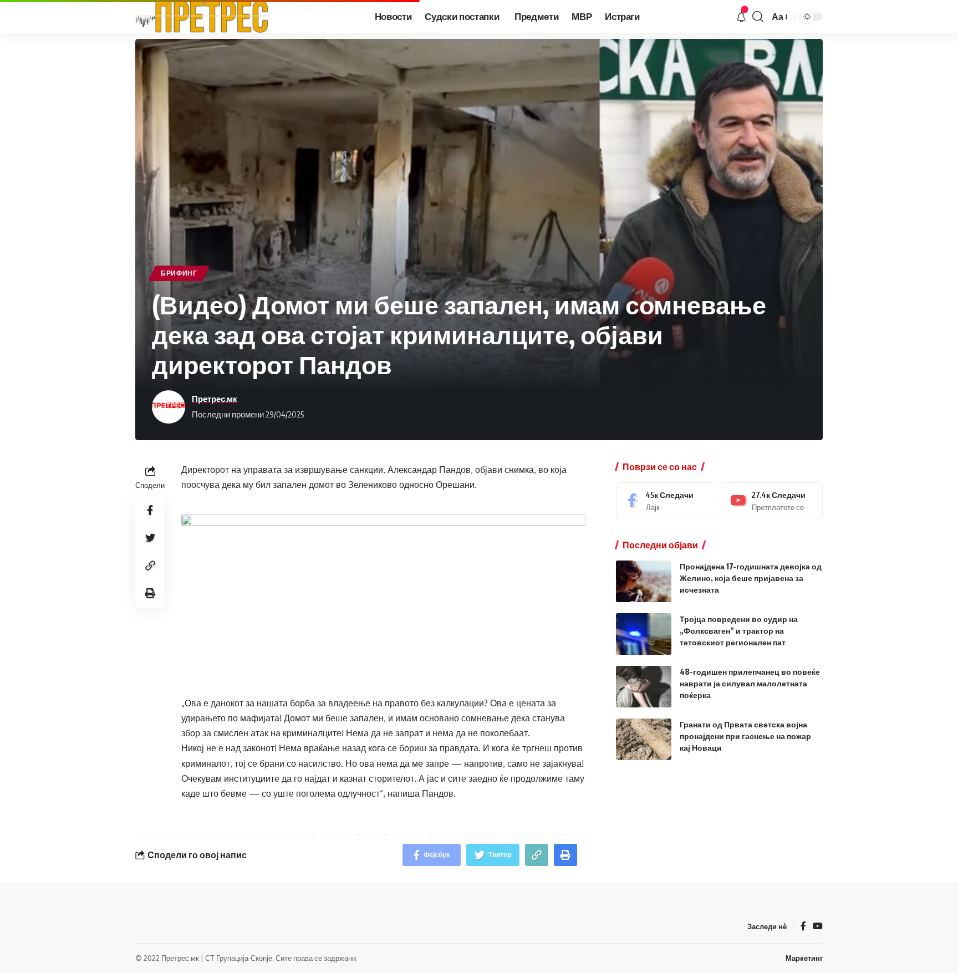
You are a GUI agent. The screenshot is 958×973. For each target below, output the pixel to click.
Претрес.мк (214, 399)
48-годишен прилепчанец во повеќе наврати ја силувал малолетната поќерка (750, 683)
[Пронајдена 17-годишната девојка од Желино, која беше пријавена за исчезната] (643, 581)
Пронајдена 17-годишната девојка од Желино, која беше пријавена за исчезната (751, 578)
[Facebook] (666, 500)
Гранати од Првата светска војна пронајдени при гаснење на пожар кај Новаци (745, 736)
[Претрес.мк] (203, 16)
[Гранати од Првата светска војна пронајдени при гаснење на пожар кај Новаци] (643, 739)
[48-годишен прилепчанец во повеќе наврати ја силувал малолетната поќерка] (643, 686)
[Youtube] (772, 500)
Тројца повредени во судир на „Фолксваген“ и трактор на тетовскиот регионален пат (739, 630)
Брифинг (179, 273)
